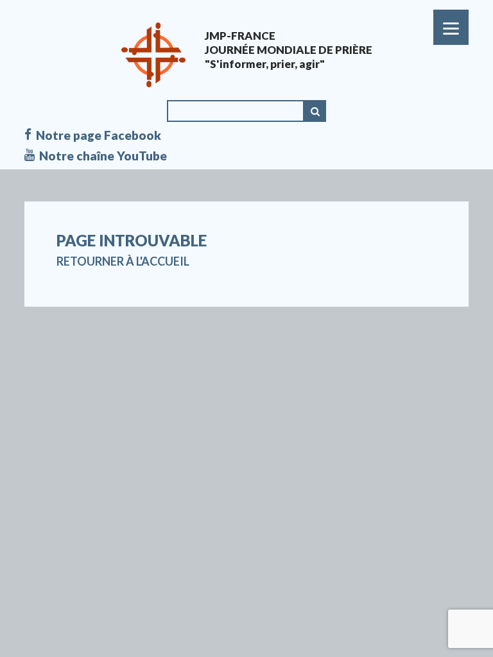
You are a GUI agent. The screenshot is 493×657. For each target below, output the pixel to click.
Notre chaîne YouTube (103, 156)
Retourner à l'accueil (122, 261)
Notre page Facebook (98, 135)
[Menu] (451, 27)
